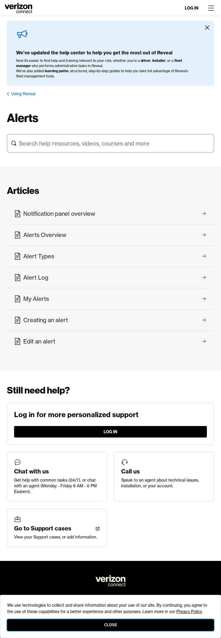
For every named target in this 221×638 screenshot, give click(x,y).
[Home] (18, 7)
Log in (192, 8)
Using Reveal (23, 94)
